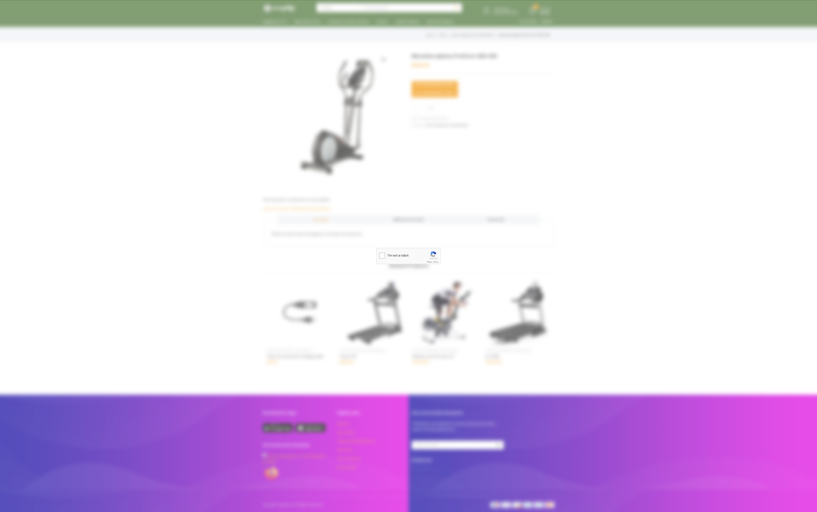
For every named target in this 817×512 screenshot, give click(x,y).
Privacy (429, 262)
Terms (435, 262)
